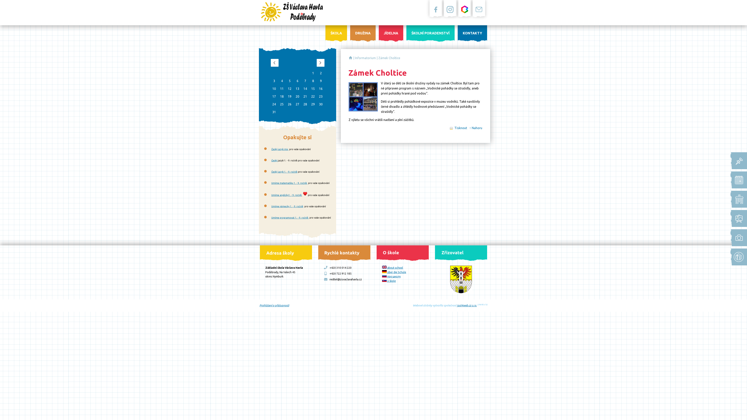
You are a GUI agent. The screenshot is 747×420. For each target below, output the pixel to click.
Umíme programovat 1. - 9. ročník (290, 217)
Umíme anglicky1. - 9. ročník (286, 195)
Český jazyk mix (280, 149)
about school (395, 267)
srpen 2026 (297, 62)
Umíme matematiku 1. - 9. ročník (289, 183)
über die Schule (396, 272)
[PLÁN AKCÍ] (737, 218)
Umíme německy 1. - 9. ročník (287, 206)
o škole (391, 281)
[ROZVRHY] (737, 180)
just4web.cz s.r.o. (467, 305)
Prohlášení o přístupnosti (274, 305)
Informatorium (365, 58)
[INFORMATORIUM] (737, 160)
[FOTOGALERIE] (737, 237)
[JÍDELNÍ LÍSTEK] (737, 256)
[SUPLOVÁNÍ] (737, 199)
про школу (394, 276)
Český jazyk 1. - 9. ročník (284, 172)
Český (274, 160)
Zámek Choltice (389, 58)
